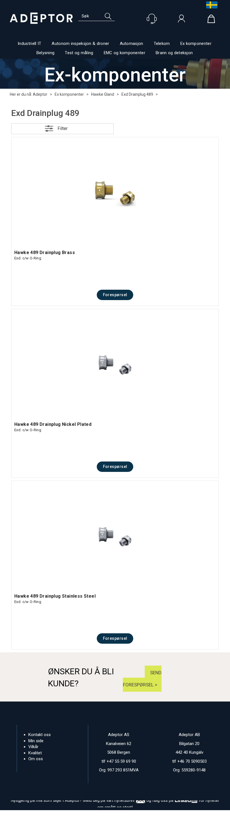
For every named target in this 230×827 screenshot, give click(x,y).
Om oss (35, 758)
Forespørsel (115, 295)
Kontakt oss (39, 734)
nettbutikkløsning (108, 821)
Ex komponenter (195, 43)
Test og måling (79, 52)
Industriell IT (29, 43)
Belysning (45, 52)
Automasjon (131, 43)
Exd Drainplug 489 (137, 94)
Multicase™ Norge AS (158, 821)
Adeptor (40, 94)
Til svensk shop (210, 4)
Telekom (162, 43)
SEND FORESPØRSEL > (142, 678)
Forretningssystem (69, 821)
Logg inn (181, 20)
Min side (35, 740)
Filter (63, 128)
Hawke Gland (102, 94)
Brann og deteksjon (174, 52)
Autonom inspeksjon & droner (80, 43)
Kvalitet (35, 752)
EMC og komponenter (124, 52)
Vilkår (33, 746)
